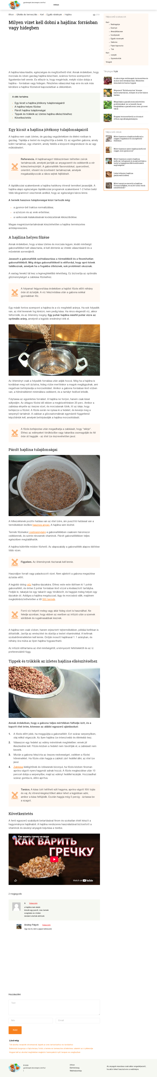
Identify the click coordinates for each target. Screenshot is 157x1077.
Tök (112, 49)
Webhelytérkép (76, 1071)
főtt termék (48, 599)
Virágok (109, 62)
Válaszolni (33, 903)
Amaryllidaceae (117, 31)
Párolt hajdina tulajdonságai (30, 111)
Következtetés (23, 118)
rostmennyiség (37, 532)
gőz (29, 585)
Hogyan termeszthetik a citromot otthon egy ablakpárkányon (128, 117)
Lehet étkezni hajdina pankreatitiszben (123, 174)
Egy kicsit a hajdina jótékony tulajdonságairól (40, 103)
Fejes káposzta (117, 46)
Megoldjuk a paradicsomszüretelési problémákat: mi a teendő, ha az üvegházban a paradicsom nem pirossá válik (130, 105)
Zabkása (18, 767)
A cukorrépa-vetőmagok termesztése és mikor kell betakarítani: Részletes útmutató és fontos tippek (131, 80)
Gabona (114, 42)
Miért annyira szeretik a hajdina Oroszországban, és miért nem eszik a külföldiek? (129, 185)
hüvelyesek (115, 35)
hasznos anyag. (41, 525)
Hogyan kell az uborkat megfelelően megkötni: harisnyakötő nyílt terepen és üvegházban (44, 1052)
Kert (107, 22)
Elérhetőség (74, 1068)
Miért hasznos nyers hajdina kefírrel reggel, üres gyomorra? (130, 150)
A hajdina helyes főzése (28, 107)
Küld (15, 1030)
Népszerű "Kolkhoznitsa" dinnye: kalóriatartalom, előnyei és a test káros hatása (131, 92)
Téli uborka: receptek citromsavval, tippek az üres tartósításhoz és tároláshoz (41, 1045)
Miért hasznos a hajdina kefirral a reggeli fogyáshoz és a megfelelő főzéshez (128, 138)
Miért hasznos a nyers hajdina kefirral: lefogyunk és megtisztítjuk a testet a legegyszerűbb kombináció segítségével (130, 162)
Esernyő (114, 28)
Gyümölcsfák (116, 58)
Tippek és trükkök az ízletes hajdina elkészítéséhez (43, 114)
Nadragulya (115, 24)
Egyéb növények (117, 39)
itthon (56, 5)
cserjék (114, 55)
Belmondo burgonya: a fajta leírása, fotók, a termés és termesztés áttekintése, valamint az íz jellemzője (51, 1048)
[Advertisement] (54, 51)
